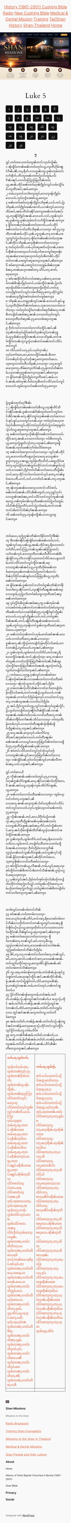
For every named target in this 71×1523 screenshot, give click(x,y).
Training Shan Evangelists (23, 1431)
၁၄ (20, 127)
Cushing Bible (54, 6)
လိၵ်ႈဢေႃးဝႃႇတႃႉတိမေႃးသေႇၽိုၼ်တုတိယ (49, 1232)
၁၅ (31, 127)
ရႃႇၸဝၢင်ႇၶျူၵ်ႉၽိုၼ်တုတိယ (18, 1174)
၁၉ (20, 136)
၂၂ (53, 136)
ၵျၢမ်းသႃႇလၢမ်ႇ (16, 1210)
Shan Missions (16, 1408)
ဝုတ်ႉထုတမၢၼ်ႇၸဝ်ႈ (49, 1111)
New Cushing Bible (31, 13)
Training (40, 19)
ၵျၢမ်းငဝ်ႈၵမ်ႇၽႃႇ (18, 1066)
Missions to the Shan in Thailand (28, 1439)
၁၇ (52, 127)
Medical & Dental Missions (24, 1446)
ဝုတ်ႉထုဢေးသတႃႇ (19, 1201)
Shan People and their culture (26, 1454)
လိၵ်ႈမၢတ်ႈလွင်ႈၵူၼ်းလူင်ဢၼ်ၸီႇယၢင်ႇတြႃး (20, 1111)
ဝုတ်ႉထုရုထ (14, 1120)
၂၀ (31, 136)
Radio (8, 13)
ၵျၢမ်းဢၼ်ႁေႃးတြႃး (19, 1093)
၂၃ (10, 145)
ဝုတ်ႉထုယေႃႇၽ (17, 1205)
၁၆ (42, 127)
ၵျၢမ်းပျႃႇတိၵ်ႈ (45, 1330)
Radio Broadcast (17, 1423)
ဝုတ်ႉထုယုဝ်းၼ (16, 1322)
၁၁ (47, 117)
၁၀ (37, 117)
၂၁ (42, 136)
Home (56, 25)
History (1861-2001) (23, 6)
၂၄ (20, 145)
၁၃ (10, 127)
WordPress (28, 1515)
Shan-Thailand (36, 25)
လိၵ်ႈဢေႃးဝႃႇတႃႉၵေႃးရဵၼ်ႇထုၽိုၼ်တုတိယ (49, 1143)
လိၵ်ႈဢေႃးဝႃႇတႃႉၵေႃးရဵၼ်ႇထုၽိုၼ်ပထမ (49, 1129)
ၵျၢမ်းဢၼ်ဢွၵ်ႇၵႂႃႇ (19, 1071)
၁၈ (10, 136)
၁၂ (58, 117)
